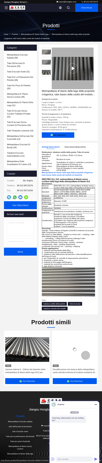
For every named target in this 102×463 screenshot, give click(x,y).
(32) (16, 64)
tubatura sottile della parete (54, 304)
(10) (20, 131)
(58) (17, 56)
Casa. (6, 34)
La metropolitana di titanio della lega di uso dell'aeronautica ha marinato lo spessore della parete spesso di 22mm (73, 371)
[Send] (96, 459)
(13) (19, 162)
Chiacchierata (86, 8)
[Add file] (52, 459)
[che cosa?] (14, 197)
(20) (18, 87)
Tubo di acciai (75, 304)
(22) (18, 114)
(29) (18, 146)
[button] (16, 355)
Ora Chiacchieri (20, 205)
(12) (20, 137)
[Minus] (95, 404)
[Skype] (9, 197)
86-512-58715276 (90, 2)
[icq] (26, 197)
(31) (18, 72)
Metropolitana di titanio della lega (35, 34)
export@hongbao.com (67, 2)
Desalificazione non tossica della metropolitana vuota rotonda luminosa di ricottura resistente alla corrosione (26, 371)
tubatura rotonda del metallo (55, 308)
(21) (20, 103)
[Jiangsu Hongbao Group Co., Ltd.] (17, 8)
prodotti (15, 34)
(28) (20, 78)
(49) (17, 95)
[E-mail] (20, 197)
